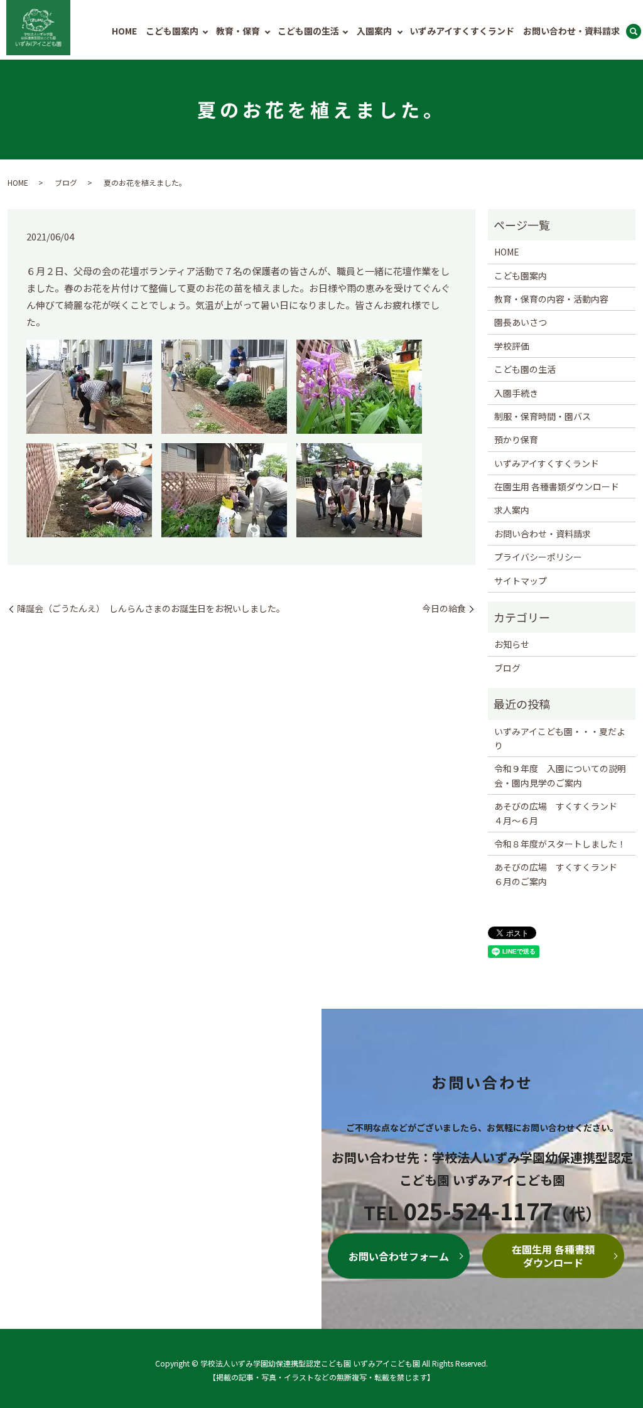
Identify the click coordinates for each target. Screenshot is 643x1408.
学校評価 (511, 346)
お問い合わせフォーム (399, 1256)
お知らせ (511, 644)
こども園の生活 (308, 30)
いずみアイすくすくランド (461, 30)
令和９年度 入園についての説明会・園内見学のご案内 (560, 775)
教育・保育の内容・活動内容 (551, 299)
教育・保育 (238, 30)
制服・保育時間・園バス (542, 416)
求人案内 (511, 509)
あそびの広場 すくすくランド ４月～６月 (560, 813)
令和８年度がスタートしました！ (560, 843)
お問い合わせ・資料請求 (571, 30)
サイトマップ (520, 580)
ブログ (66, 182)
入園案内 (374, 30)
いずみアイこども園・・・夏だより (559, 738)
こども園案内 (172, 30)
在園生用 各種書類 (553, 1256)
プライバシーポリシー (538, 557)
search (633, 32)
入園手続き (516, 393)
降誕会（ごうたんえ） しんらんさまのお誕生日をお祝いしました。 (151, 609)
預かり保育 (516, 439)
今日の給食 (444, 609)
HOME (124, 30)
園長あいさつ (520, 322)
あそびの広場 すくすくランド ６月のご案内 (560, 874)
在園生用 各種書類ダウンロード (556, 486)
